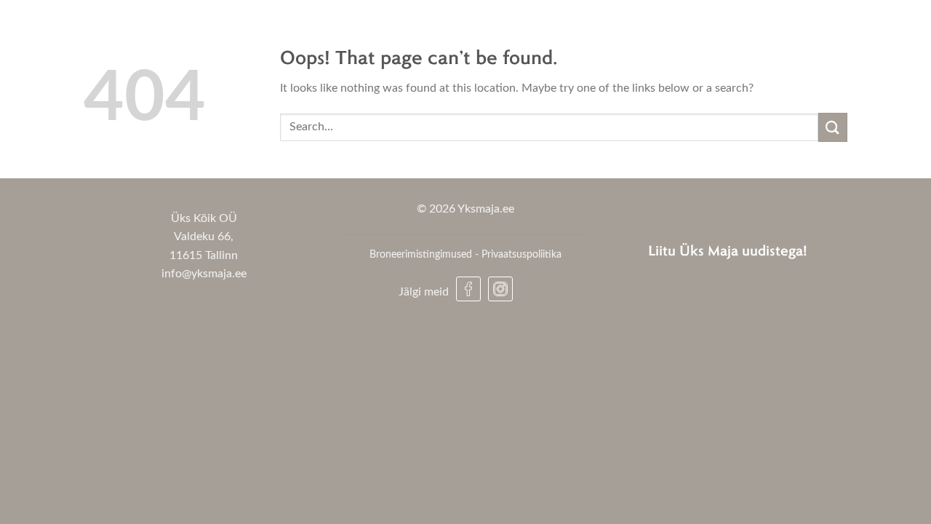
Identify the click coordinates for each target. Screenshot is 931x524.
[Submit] (832, 127)
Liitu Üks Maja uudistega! (727, 250)
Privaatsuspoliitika (522, 254)
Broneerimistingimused (420, 254)
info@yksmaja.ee (204, 273)
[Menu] (896, 27)
